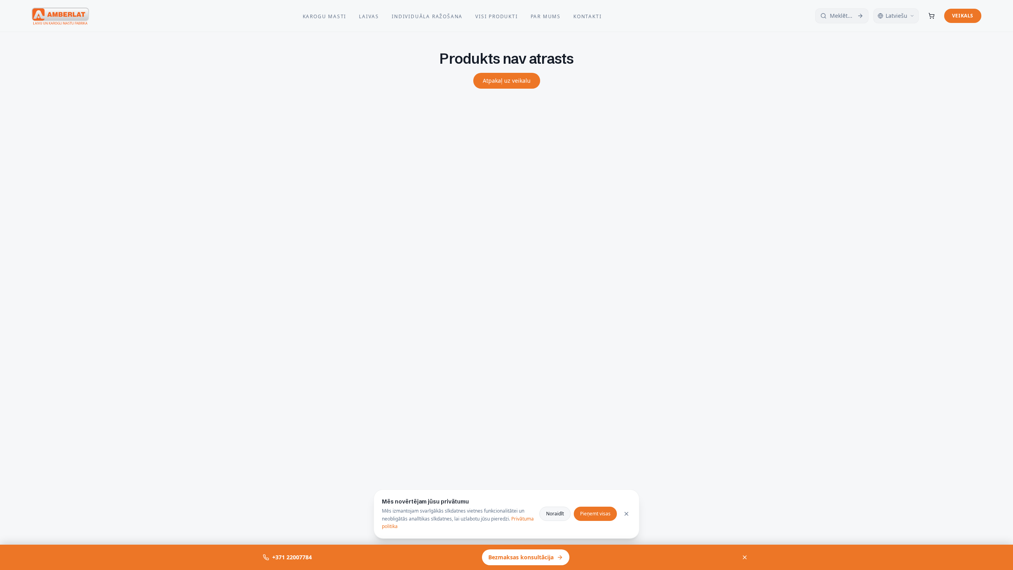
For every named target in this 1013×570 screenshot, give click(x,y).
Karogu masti (325, 16)
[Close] (626, 514)
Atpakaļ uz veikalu (507, 80)
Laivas (369, 16)
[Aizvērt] (744, 557)
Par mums (546, 16)
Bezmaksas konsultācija (521, 557)
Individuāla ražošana (427, 16)
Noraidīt (555, 513)
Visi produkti (496, 16)
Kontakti (587, 16)
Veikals (962, 15)
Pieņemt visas (595, 513)
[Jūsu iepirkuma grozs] (931, 16)
